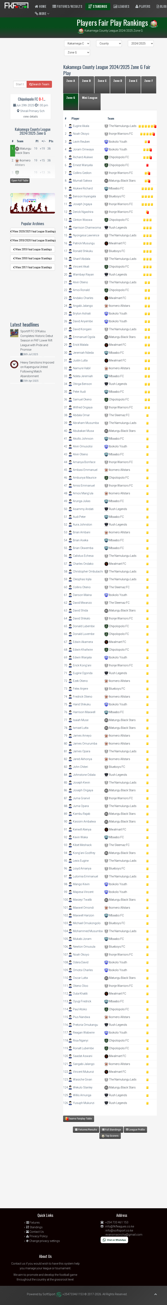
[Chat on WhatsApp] (114, 1239)
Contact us (18, 1263)
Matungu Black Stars (122, 180)
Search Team (40, 84)
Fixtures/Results (69, 6)
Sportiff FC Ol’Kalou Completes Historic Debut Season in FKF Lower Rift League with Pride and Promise (36, 340)
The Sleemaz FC (119, 415)
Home (42, 6)
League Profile (136, 1129)
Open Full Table (19, 180)
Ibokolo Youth (117, 141)
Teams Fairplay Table (80, 1118)
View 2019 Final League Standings (34, 249)
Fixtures (34, 1222)
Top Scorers (112, 1135)
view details (30, 116)
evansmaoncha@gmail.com (123, 1234)
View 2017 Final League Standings (34, 267)
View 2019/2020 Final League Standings (34, 240)
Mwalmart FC (117, 243)
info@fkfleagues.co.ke (119, 1226)
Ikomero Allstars (119, 305)
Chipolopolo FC (118, 157)
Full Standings (112, 1129)
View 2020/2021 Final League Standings (34, 231)
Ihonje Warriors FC (120, 133)
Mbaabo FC (116, 188)
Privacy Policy (38, 1236)
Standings (99, 6)
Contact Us (36, 1231)
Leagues (123, 6)
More (42, 14)
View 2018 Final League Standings (34, 258)
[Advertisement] (109, 1175)
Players (144, 6)
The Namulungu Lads (122, 126)
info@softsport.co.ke (119, 1230)
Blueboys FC (116, 196)
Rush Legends (117, 227)
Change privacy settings (44, 1241)
